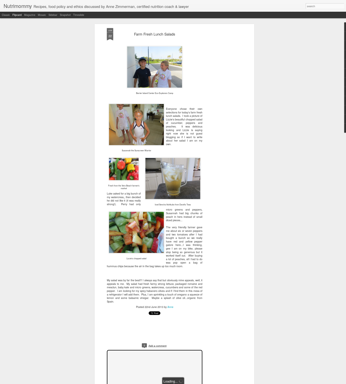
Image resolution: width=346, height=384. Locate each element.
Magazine (29, 15)
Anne (170, 307)
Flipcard (17, 15)
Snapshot (65, 15)
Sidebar (52, 15)
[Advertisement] (222, 85)
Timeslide (78, 15)
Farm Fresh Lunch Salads (154, 34)
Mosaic (42, 15)
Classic (6, 15)
